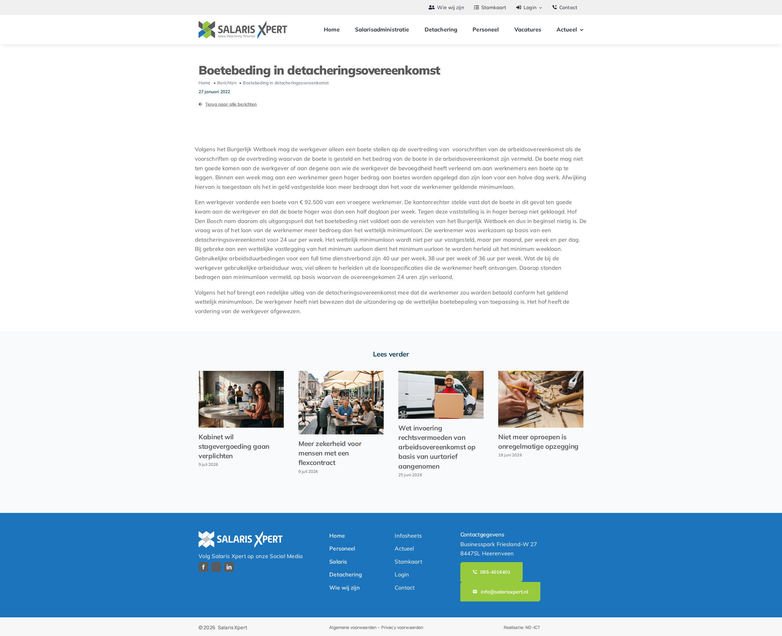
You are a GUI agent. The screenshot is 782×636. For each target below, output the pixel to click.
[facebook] (203, 567)
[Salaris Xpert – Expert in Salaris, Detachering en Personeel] (243, 23)
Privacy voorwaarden (402, 627)
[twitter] (216, 567)
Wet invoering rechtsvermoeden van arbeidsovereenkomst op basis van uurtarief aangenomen (436, 447)
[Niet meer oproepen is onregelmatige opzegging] (540, 399)
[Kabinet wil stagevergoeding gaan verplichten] (241, 399)
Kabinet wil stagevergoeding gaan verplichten (234, 446)
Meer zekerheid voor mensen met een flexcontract (329, 453)
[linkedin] (229, 567)
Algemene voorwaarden (352, 627)
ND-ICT (532, 627)
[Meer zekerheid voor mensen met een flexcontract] (341, 402)
